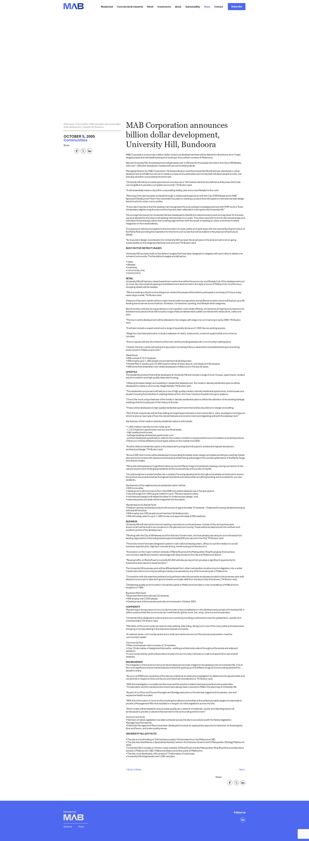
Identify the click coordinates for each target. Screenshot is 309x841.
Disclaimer (68, 826)
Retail (150, 6)
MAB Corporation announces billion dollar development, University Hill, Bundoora (92, 125)
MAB (66, 124)
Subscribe (236, 6)
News (72, 124)
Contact (218, 6)
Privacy (81, 826)
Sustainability (192, 6)
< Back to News (133, 769)
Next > (242, 769)
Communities (82, 124)
